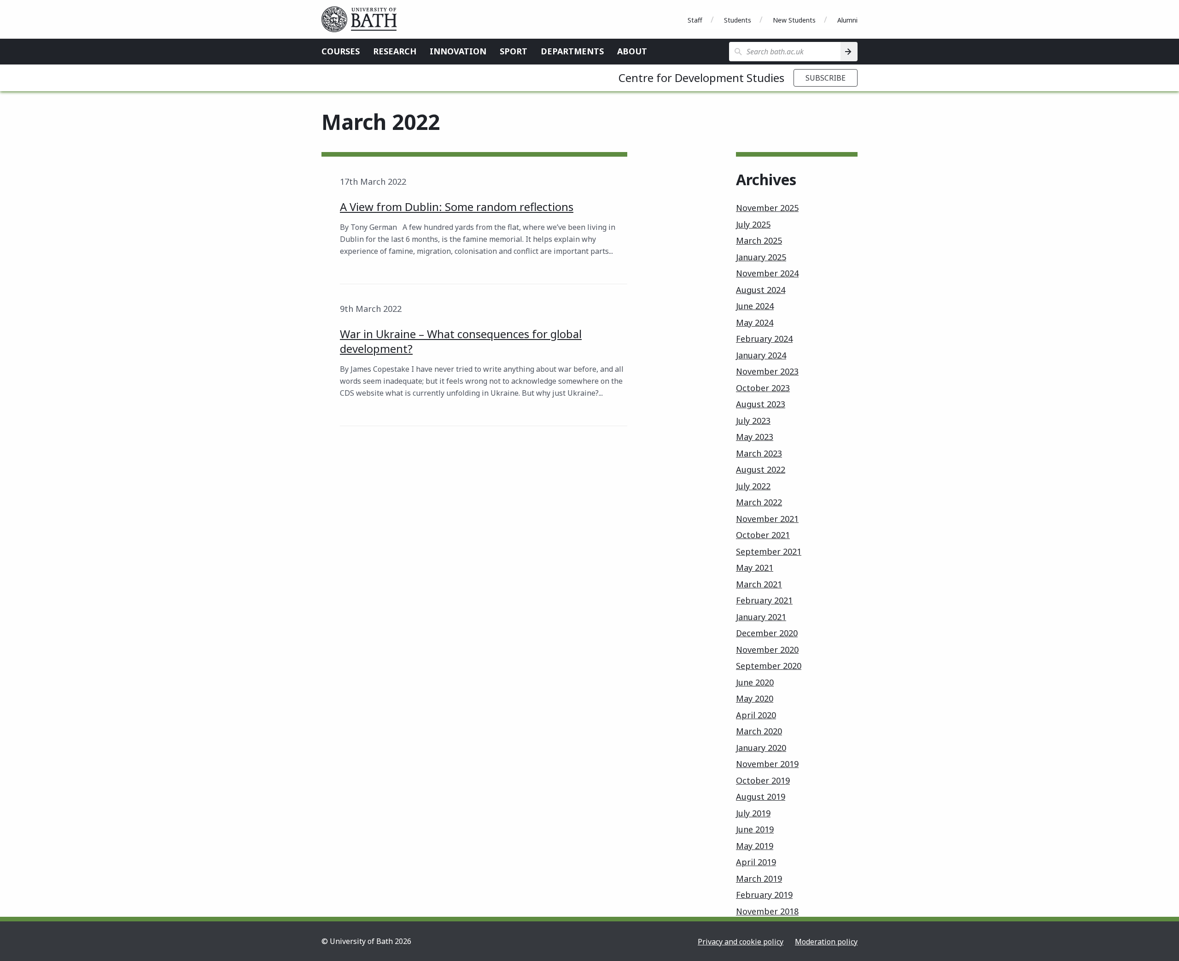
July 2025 (753, 224)
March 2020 (759, 731)
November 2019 (767, 763)
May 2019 (754, 845)
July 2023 (753, 420)
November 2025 (767, 207)
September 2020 (768, 665)
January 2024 (761, 355)
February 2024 (764, 338)
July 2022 (753, 486)
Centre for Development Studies (701, 77)
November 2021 (767, 518)
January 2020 (761, 747)
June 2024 (755, 305)
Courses (340, 51)
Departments (572, 51)
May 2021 (754, 567)
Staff (695, 20)
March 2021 (759, 584)
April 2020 (756, 715)
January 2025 (761, 257)
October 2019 (763, 780)
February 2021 (764, 600)
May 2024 (754, 322)
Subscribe (825, 78)
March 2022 (759, 502)
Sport (513, 51)
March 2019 (759, 878)
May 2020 (754, 698)
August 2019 (760, 796)
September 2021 (768, 551)
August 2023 (760, 404)
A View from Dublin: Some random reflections (456, 206)
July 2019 (753, 813)
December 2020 (767, 633)
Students (737, 20)
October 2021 (763, 534)
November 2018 (767, 911)
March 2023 (759, 453)
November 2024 (767, 273)
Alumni (847, 20)
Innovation (458, 51)
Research (394, 51)
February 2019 (764, 894)
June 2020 (755, 682)
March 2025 (759, 240)
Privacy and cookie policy (740, 942)
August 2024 (760, 289)
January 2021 (761, 616)
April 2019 (756, 861)
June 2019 (755, 829)
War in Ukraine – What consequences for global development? (461, 341)
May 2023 (754, 436)
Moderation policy (826, 942)
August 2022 (760, 469)
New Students (794, 20)
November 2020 (767, 649)
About (632, 51)
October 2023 (763, 387)
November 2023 (767, 371)
